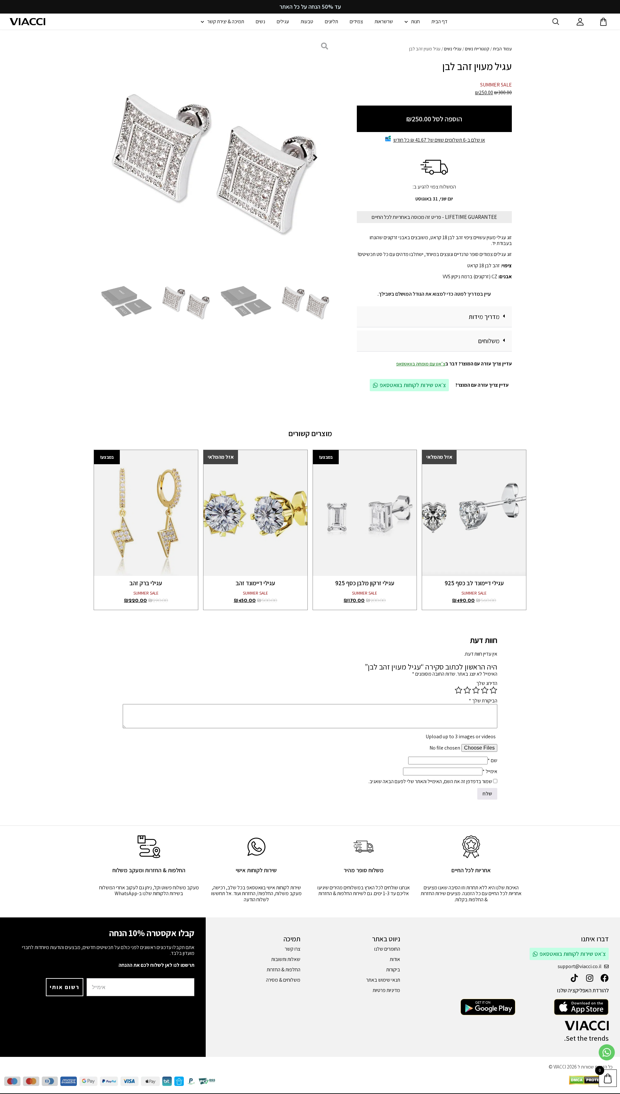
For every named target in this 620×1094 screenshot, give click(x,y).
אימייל (489, 771)
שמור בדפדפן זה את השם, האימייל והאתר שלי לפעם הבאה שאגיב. (430, 781)
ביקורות (393, 969)
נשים (260, 21)
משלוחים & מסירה (283, 979)
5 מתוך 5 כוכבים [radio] (458, 690)
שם (492, 760)
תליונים (331, 21)
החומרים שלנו (387, 949)
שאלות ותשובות (285, 959)
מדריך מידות (484, 316)
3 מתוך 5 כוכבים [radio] (476, 690)
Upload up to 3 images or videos (461, 736)
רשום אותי (64, 987)
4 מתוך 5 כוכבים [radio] (467, 690)
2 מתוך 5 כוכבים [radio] (485, 690)
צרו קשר (292, 949)
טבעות (307, 21)
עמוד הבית (502, 49)
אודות (395, 959)
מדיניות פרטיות (386, 990)
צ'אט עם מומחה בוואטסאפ (420, 364)
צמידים (356, 21)
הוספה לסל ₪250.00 (434, 118)
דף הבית (439, 21)
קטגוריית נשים (477, 49)
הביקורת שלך (483, 700)
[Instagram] (589, 978)
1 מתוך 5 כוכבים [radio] (493, 690)
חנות (415, 21)
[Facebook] (605, 978)
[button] (434, 316)
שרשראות (384, 21)
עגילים (283, 21)
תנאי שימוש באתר (383, 979)
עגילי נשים (452, 49)
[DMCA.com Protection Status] (591, 1082)
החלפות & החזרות (283, 969)
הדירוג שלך (486, 683)
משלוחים (489, 341)
